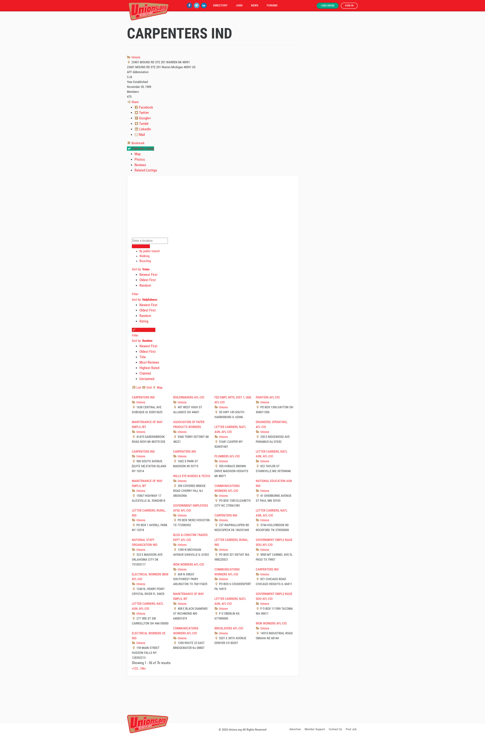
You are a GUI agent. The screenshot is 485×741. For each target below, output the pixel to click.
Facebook (145, 107)
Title (142, 357)
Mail (141, 134)
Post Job (351, 729)
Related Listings (146, 170)
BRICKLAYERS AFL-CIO (228, 628)
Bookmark (138, 143)
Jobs (239, 5)
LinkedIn (144, 129)
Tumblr (143, 123)
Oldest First (147, 280)
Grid (149, 387)
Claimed (145, 373)
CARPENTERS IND (143, 397)
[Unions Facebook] (189, 5)
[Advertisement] (242, 698)
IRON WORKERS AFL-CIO (188, 564)
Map (138, 154)
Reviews (140, 165)
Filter (135, 294)
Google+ (144, 118)
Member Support (315, 729)
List (138, 387)
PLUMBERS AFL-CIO (227, 456)
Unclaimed (146, 379)
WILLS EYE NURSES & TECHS (191, 476)
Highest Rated (149, 368)
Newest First (148, 274)
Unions (135, 57)
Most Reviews (149, 362)
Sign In (349, 5)
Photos (140, 159)
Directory (220, 5)
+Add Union (327, 5)
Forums (272, 5)
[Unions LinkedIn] (204, 5)
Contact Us (335, 729)
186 (142, 668)
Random (145, 285)
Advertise (295, 729)
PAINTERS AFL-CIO (268, 397)
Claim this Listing (142, 148)
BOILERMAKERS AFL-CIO (188, 397)
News (254, 5)
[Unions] (149, 11)
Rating (143, 321)
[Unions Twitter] (196, 5)
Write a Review (145, 330)
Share (135, 102)
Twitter (143, 112)
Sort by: (141, 269)
